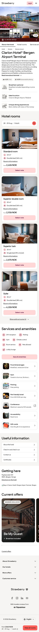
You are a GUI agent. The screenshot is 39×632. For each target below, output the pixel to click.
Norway (10, 49)
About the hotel (8, 44)
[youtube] (27, 598)
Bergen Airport (19, 49)
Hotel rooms (22, 44)
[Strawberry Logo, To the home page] (8, 3)
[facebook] (12, 598)
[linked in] (22, 598)
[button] (19, 139)
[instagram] (17, 598)
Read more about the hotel (10, 75)
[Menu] (36, 3)
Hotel (3, 49)
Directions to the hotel (9, 480)
